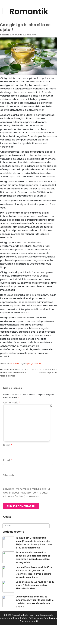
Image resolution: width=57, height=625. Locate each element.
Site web (8, 475)
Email (7, 460)
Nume (7, 445)
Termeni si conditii (29, 621)
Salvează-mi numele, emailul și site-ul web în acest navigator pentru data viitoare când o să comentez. (26, 492)
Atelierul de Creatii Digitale (13, 617)
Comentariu (11, 402)
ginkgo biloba (33, 363)
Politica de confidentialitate (43, 617)
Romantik (28, 11)
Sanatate (14, 363)
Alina (34, 34)
